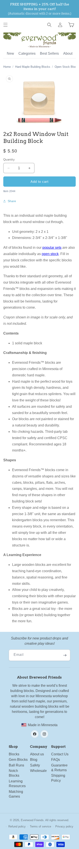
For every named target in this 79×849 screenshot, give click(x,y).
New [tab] (10, 53)
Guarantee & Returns (59, 767)
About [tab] (67, 53)
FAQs (55, 759)
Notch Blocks (14, 773)
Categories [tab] (27, 53)
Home (7, 66)
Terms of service (40, 826)
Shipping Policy (58, 778)
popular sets (51, 247)
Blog (33, 759)
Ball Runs (16, 765)
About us (37, 754)
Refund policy (17, 826)
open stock (50, 254)
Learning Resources (17, 783)
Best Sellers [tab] (49, 53)
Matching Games (16, 794)
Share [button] (12, 201)
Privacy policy (64, 826)
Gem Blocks (18, 759)
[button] (5, 25)
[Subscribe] (64, 655)
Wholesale (38, 771)
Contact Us (59, 754)
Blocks (14, 754)
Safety (35, 765)
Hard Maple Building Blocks (32, 66)
